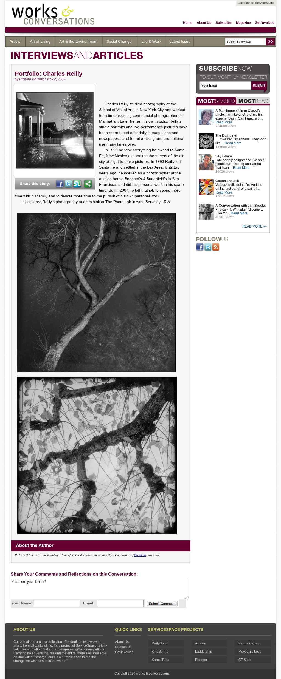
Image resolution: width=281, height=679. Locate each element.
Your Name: (22, 603)
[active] (216, 100)
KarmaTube (160, 660)
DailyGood (160, 643)
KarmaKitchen (249, 643)
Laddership (203, 652)
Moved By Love (250, 652)
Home (187, 23)
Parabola (140, 555)
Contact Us (123, 647)
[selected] (253, 100)
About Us (204, 23)
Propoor (201, 660)
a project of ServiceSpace (256, 2)
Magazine (243, 23)
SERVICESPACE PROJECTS (175, 629)
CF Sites (244, 660)
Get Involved (124, 652)
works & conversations (153, 673)
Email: (89, 603)
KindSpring (160, 652)
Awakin (200, 643)
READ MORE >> (255, 226)
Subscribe (224, 23)
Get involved (264, 23)
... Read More (231, 143)
